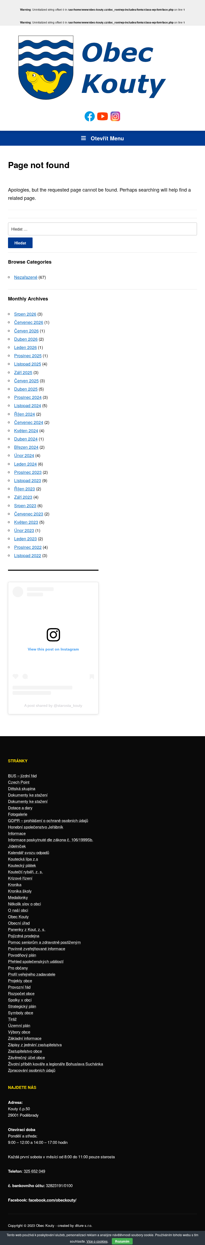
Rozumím (122, 1241)
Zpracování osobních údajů (31, 1070)
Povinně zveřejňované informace (36, 948)
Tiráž (12, 1019)
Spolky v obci (19, 999)
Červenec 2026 (28, 322)
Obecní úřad (19, 923)
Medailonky (18, 897)
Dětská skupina (21, 788)
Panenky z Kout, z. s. (26, 929)
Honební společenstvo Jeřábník (35, 827)
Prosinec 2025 (28, 355)
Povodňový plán (22, 955)
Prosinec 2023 (28, 472)
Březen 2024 (26, 447)
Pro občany (18, 967)
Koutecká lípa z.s (23, 859)
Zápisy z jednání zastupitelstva (35, 1044)
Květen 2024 (26, 430)
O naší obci (18, 910)
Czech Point (18, 782)
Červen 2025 (26, 381)
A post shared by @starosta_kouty (53, 705)
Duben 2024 (26, 439)
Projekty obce (20, 980)
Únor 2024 (24, 455)
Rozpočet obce (21, 993)
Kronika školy (20, 891)
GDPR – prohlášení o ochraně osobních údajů (48, 820)
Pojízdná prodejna (23, 935)
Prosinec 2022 (28, 547)
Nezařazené (25, 277)
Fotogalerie (17, 814)
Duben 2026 (26, 339)
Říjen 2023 (24, 489)
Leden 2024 (25, 464)
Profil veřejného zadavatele (31, 974)
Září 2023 (23, 497)
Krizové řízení (20, 878)
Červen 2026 (26, 331)
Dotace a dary (20, 807)
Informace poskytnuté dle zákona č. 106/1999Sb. (50, 839)
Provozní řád (19, 987)
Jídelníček (17, 846)
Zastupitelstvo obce (25, 1051)
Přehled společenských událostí (36, 961)
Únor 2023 (24, 530)
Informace (17, 833)
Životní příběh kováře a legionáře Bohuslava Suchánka (55, 1063)
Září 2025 (23, 372)
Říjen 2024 (24, 414)
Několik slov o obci (24, 903)
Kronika (14, 884)
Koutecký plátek (22, 865)
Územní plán (19, 1025)
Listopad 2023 (27, 480)
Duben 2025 (26, 389)
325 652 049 (34, 1171)
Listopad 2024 (27, 405)
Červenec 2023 (28, 514)
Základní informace (24, 1038)
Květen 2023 (26, 522)
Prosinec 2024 (28, 397)
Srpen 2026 (25, 314)
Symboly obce (20, 1012)
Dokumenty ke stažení (28, 795)
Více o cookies (97, 1241)
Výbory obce (19, 1031)
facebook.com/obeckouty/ (52, 1200)
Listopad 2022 (27, 555)
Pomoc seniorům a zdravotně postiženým (44, 942)
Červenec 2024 (28, 422)
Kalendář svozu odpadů (28, 852)
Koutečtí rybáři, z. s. (25, 871)
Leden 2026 (25, 347)
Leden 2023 (25, 539)
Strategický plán (22, 1006)
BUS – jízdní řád (22, 775)
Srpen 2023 (25, 505)
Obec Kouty (18, 916)
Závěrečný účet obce (26, 1057)
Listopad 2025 (27, 364)
